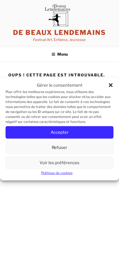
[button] (110, 85)
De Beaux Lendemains (59, 33)
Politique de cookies (57, 173)
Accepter (60, 132)
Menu (62, 54)
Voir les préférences (59, 162)
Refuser (59, 147)
